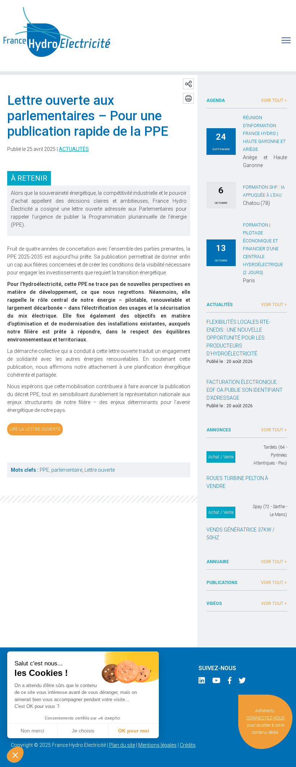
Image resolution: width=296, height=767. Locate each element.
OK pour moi (133, 731)
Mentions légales (157, 745)
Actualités (74, 149)
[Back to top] (285, 756)
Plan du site (122, 745)
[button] (15, 754)
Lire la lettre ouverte (35, 429)
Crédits (188, 745)
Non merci (32, 731)
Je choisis (83, 731)
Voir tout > (274, 100)
